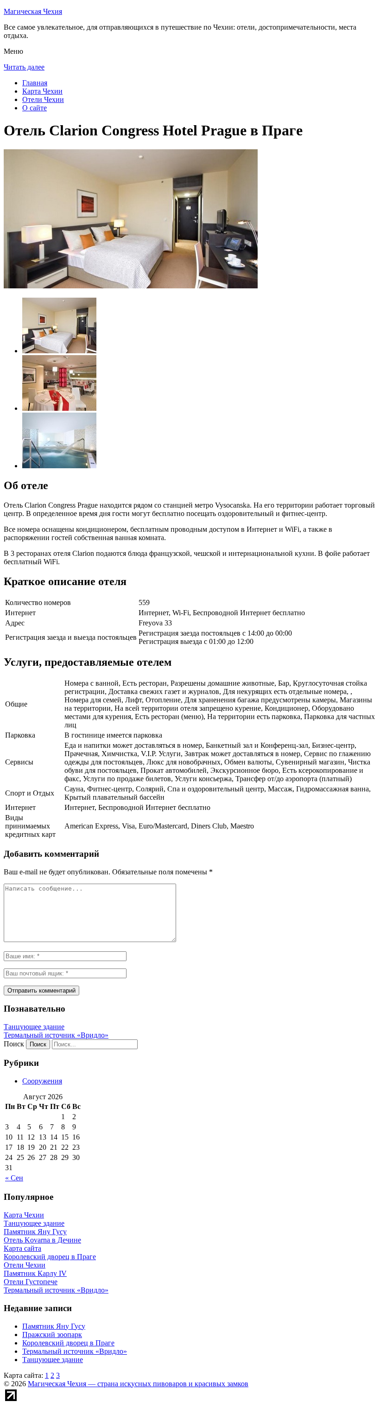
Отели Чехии (43, 99)
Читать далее (24, 67)
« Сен (14, 1178)
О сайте (34, 108)
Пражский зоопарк (52, 1334)
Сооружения (42, 1081)
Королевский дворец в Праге (68, 1343)
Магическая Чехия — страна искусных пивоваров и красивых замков (138, 1384)
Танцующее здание (34, 1027)
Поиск (14, 1044)
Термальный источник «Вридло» (56, 1035)
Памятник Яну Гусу (53, 1326)
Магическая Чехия (33, 11)
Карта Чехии (42, 91)
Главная (34, 83)
